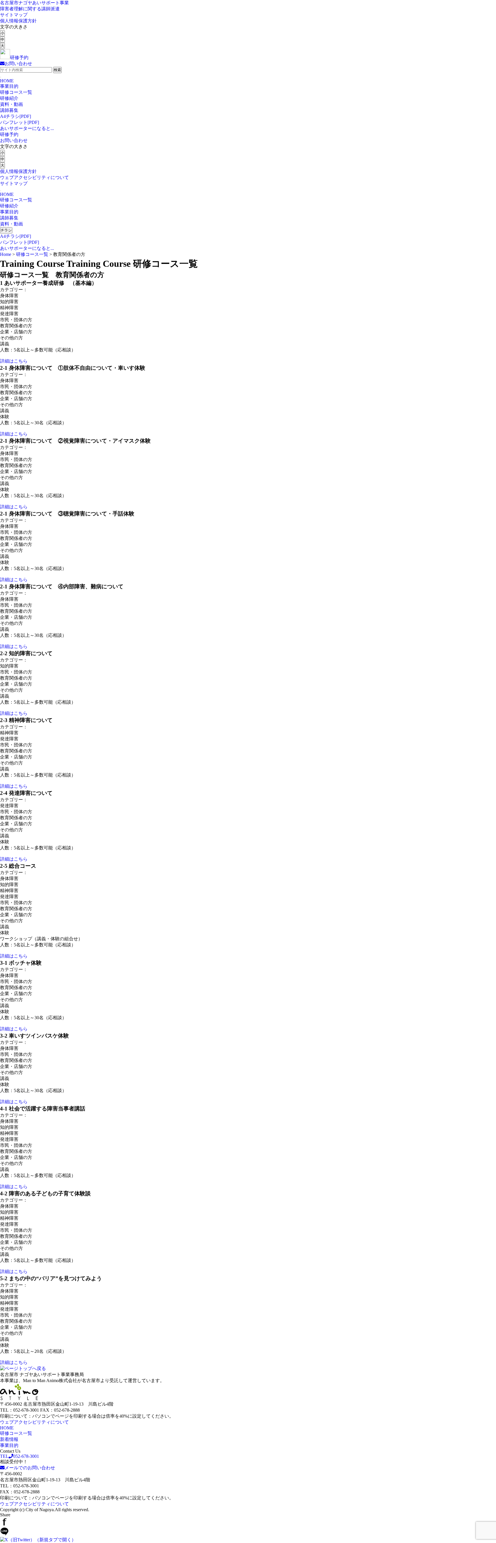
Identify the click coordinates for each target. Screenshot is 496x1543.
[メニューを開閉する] (0, 77)
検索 (57, 70)
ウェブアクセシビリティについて (34, 177)
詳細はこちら (14, 361)
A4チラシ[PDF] (15, 116)
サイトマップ (14, 14)
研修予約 (9, 134)
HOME (7, 80)
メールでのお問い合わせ (30, 1467)
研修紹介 (9, 98)
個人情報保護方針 (18, 20)
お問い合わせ (14, 140)
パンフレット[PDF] (19, 122)
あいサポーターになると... (27, 128)
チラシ (6, 230)
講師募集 (9, 110)
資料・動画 (11, 104)
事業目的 (9, 86)
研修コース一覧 (16, 92)
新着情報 (9, 1439)
